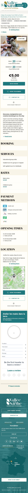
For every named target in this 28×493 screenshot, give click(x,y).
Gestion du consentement (19, 490)
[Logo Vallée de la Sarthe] (14, 403)
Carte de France (8, 446)
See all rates (14, 80)
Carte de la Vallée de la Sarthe (20, 447)
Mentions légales (6, 490)
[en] (9, 5)
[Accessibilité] (6, 5)
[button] (7, 5)
